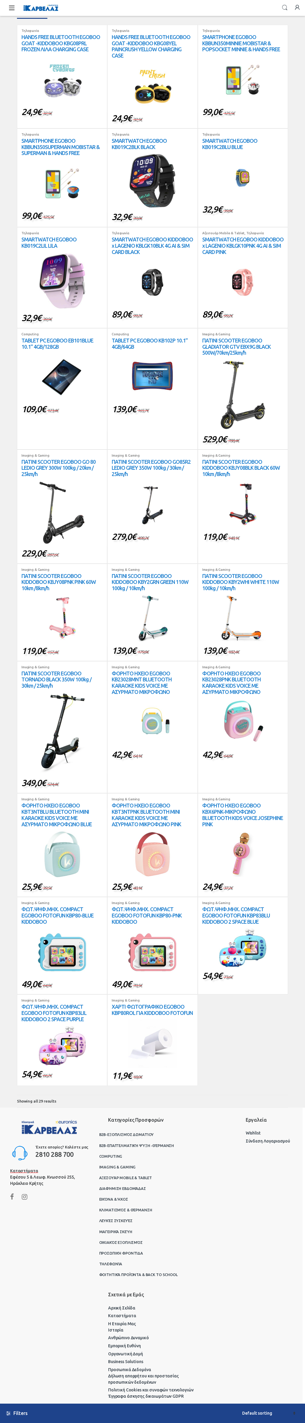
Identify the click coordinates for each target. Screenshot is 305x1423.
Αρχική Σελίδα (121, 1308)
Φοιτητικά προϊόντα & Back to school (138, 1274)
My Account (297, 7)
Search (284, 7)
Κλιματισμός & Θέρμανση (125, 1210)
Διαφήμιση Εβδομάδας (122, 1188)
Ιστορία (115, 1330)
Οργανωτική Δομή (125, 1353)
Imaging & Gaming (216, 334)
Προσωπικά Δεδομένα (129, 1369)
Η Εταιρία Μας (122, 1323)
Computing (30, 334)
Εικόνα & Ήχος (113, 1199)
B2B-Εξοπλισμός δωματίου (126, 1134)
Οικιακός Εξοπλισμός (121, 1242)
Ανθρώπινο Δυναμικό (128, 1337)
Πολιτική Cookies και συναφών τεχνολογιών (150, 1390)
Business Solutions (125, 1361)
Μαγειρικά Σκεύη (115, 1232)
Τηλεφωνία (30, 30)
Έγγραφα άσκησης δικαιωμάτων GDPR (146, 1396)
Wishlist (253, 1133)
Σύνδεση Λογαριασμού (268, 1141)
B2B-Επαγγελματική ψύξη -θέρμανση (136, 1145)
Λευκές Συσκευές (116, 1221)
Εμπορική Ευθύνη (124, 1345)
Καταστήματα (122, 1315)
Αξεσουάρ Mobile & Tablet (223, 233)
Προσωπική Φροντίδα (121, 1253)
